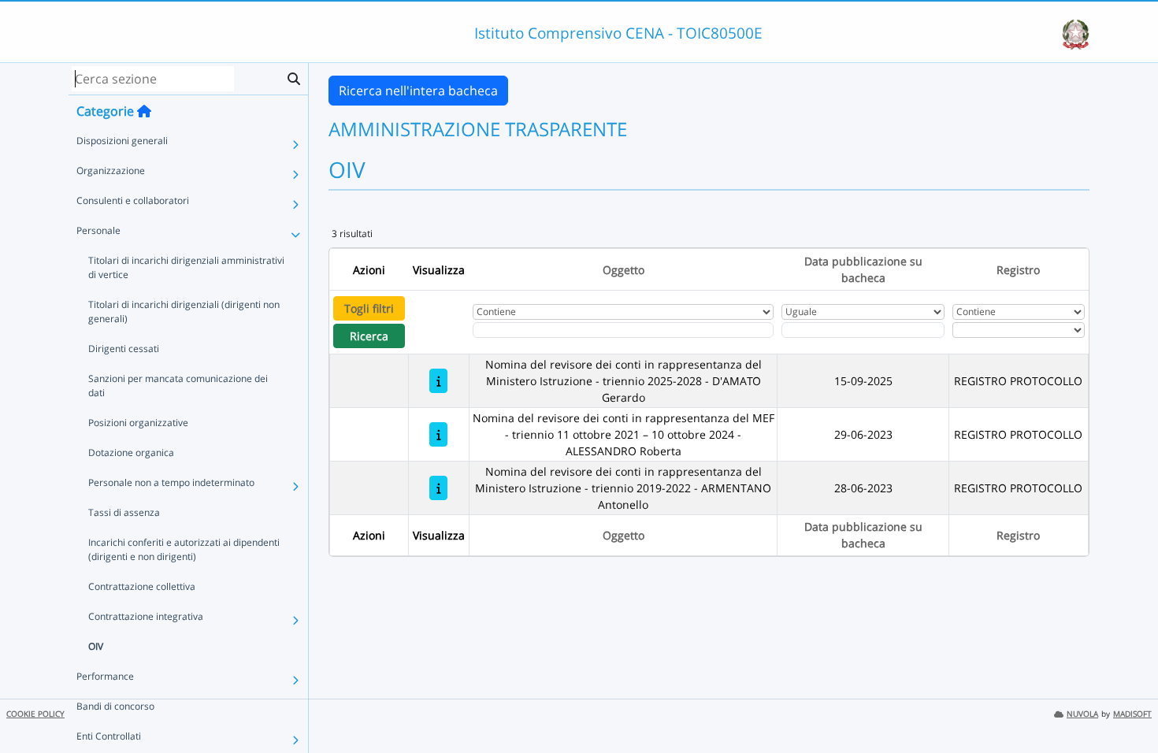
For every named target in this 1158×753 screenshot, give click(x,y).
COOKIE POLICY (35, 714)
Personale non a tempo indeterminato (171, 482)
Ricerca (369, 335)
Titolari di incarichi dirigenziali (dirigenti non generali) (184, 311)
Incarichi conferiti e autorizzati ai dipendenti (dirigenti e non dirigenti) (184, 549)
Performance (105, 676)
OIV (95, 646)
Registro (1018, 269)
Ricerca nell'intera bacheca (418, 90)
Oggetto (623, 269)
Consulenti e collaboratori (132, 200)
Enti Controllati (108, 736)
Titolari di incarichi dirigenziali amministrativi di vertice (186, 267)
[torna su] (1125, 704)
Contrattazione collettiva (141, 586)
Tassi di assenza (124, 512)
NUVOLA (1082, 714)
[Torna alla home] (144, 111)
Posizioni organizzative (138, 422)
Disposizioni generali (122, 140)
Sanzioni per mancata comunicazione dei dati (178, 385)
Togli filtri (369, 308)
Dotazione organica (131, 452)
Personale (98, 230)
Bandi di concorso (115, 706)
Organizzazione (110, 170)
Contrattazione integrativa (145, 616)
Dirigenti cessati (123, 348)
